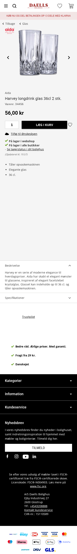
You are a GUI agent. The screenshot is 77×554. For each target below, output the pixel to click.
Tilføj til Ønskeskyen (24, 134)
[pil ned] (71, 381)
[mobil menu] (6, 6)
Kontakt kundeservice (38, 510)
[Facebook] (8, 457)
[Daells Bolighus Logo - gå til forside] (38, 6)
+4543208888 (38, 506)
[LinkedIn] (35, 457)
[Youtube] (26, 457)
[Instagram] (17, 457)
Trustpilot (28, 317)
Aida (8, 93)
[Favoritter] (60, 6)
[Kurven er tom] (71, 6)
